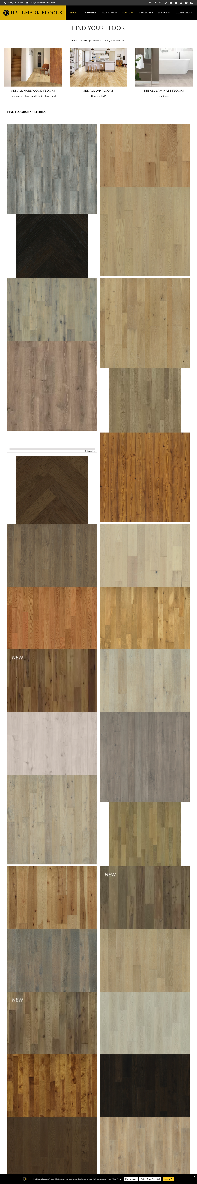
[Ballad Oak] (52, 757)
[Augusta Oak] (145, 631)
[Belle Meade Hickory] (52, 911)
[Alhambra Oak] (145, 323)
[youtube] (186, 3)
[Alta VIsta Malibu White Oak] (33, 49)
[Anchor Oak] (52, 569)
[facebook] (155, 3)
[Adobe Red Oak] (145, 169)
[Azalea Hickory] (52, 694)
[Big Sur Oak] (52, 973)
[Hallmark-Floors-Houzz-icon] (176, 3)
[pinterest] (160, 3)
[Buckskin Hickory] (52, 1099)
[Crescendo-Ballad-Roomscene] (164, 49)
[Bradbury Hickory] (52, 1036)
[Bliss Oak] (145, 973)
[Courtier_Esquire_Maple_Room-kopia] (98, 49)
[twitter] (181, 3)
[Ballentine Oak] (52, 819)
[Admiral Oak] (52, 169)
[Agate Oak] (52, 246)
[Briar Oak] (145, 1036)
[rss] (191, 3)
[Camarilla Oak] (145, 1162)
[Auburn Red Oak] (52, 631)
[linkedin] (171, 3)
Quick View (90, 451)
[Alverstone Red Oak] (145, 400)
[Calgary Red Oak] (145, 1099)
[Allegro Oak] (52, 385)
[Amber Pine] (145, 477)
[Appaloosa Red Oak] (145, 569)
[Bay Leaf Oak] (145, 834)
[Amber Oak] (52, 492)
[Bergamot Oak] (145, 911)
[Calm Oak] (52, 1162)
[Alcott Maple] (52, 323)
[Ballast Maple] (145, 757)
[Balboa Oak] (145, 694)
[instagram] (150, 3)
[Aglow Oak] (145, 231)
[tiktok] (165, 3)
